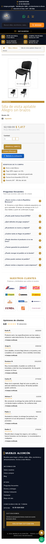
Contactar (7, 495)
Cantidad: (7, 135)
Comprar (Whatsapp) (9, 151)
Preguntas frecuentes (11, 485)
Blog (5, 476)
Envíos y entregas (10, 489)
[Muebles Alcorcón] (11, 16)
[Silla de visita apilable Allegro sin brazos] (13, 93)
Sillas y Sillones (13, 48)
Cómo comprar (9, 473)
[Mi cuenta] (28, 16)
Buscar (38, 25)
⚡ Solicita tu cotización (13, 156)
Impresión (8, 118)
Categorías (23, 31)
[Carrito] (32, 16)
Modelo (4, 115)
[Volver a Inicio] (4, 48)
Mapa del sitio (8, 498)
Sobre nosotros (9, 470)
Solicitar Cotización (10, 492)
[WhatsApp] (23, 16)
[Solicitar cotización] (42, 533)
